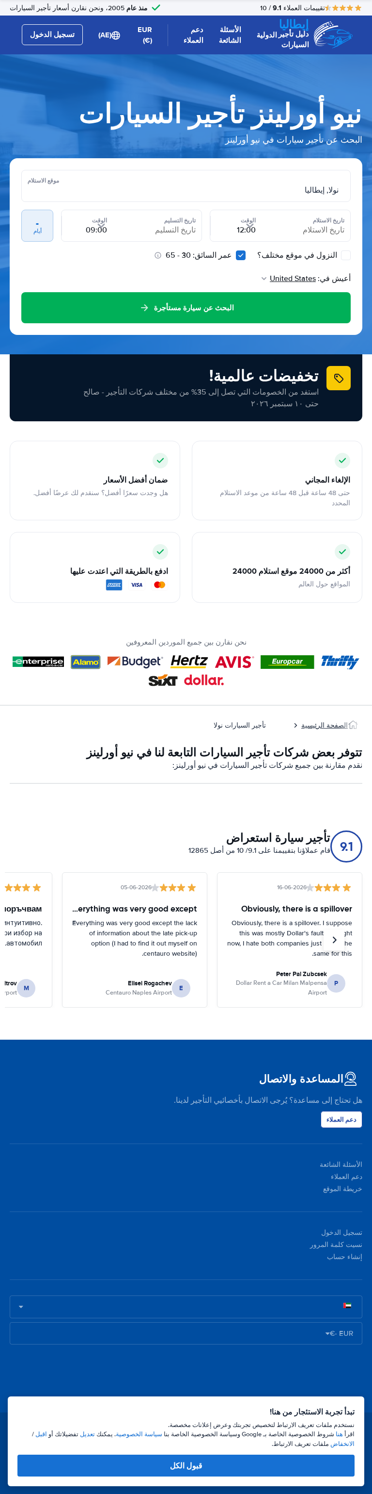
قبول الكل (186, 1465)
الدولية (267, 35)
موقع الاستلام (43, 180)
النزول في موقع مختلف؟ (298, 255)
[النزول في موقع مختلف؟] (346, 255)
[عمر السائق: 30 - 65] (241, 255)
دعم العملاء (193, 35)
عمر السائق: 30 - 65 (199, 255)
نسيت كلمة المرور (336, 1245)
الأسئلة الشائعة (230, 35)
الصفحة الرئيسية (324, 725)
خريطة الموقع (342, 1189)
